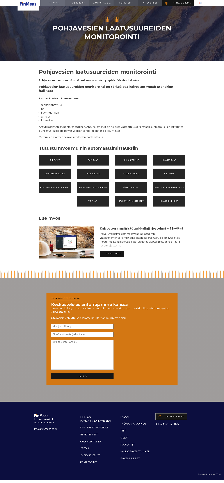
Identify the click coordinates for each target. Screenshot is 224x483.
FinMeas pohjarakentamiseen (95, 418)
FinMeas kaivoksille (94, 427)
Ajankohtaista (102, 3)
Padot (125, 416)
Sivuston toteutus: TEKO (209, 474)
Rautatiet (127, 444)
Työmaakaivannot (133, 423)
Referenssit (77, 3)
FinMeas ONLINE (182, 3)
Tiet (123, 430)
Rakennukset (130, 458)
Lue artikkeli (113, 254)
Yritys (84, 448)
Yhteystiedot (151, 3)
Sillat (124, 437)
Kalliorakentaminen (135, 451)
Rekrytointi (126, 3)
